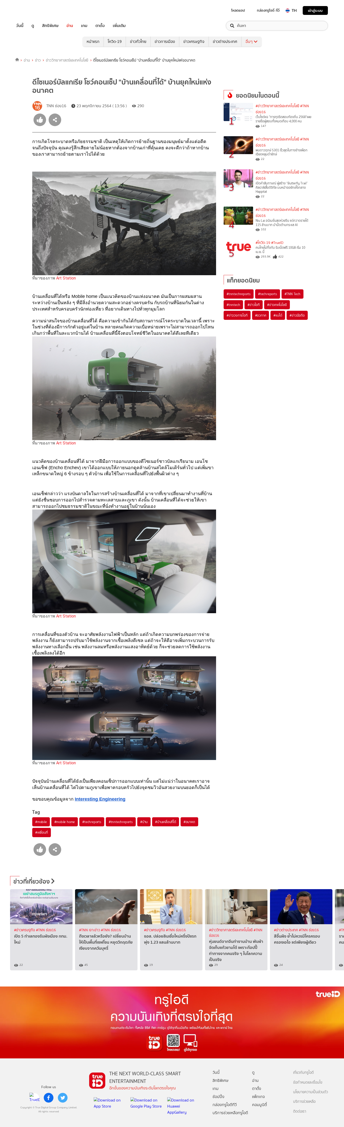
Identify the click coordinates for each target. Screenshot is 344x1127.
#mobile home (64, 821)
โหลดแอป (238, 10)
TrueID (31, 10)
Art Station (66, 278)
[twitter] (63, 1098)
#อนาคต (189, 821)
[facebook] (49, 1098)
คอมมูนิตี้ (259, 1105)
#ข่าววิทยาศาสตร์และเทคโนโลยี (277, 106)
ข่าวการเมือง (165, 41)
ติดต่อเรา (299, 1111)
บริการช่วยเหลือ (304, 1101)
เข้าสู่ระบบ (315, 10)
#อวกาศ (260, 315)
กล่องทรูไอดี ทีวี (268, 10)
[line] (34, 1098)
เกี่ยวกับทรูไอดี (303, 1072)
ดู (32, 26)
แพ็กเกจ (258, 1097)
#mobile (41, 821)
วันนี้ (19, 26)
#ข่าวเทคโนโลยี (277, 304)
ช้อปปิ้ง (218, 1097)
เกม (84, 26)
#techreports (91, 821)
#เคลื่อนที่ (41, 832)
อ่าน (69, 26)
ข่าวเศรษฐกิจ (193, 41)
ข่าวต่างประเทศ (225, 41)
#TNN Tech (292, 293)
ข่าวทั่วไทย (138, 41)
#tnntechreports (121, 821)
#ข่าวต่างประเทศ (286, 930)
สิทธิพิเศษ (50, 26)
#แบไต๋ (277, 315)
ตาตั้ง (100, 26)
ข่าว (38, 60)
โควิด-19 (115, 41)
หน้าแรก (93, 41)
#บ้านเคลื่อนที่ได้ (165, 821)
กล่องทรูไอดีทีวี (225, 1105)
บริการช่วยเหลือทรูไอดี (230, 1113)
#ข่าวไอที (254, 304)
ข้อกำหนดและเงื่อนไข (307, 1082)
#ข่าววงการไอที (237, 315)
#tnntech (233, 304)
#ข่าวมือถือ (297, 315)
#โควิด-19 (263, 242)
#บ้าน (144, 821)
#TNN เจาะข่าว (90, 930)
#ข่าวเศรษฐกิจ (25, 930)
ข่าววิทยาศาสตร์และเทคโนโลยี (67, 60)
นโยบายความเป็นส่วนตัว (310, 1092)
